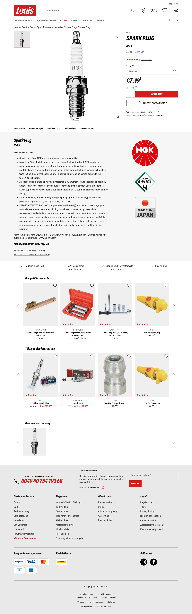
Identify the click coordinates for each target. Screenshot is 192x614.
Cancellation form (149, 520)
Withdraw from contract (25, 538)
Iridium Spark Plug (41, 403)
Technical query (21, 511)
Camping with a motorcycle (69, 538)
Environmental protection (152, 529)
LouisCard (19, 529)
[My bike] (154, 10)
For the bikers (62, 534)
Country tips (62, 511)
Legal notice (146, 502)
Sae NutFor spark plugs (115, 403)
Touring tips (62, 507)
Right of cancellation (150, 516)
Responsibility (105, 520)
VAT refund (103, 516)
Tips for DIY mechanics (67, 516)
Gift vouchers (20, 525)
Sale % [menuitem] (63, 21)
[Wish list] (165, 10)
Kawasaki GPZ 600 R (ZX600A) (29, 250)
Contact (18, 502)
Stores (101, 507)
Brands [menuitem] (74, 21)
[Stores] (143, 10)
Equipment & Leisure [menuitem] (46, 21)
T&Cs (143, 507)
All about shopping (107, 511)
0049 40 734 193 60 (41, 481)
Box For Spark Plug (152, 333)
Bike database (21, 516)
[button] (173, 3)
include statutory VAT (143, 112)
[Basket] (175, 10)
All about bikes (63, 529)
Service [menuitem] (100, 21)
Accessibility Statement (151, 525)
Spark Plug (78, 403)
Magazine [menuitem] (87, 21)
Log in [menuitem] (175, 21)
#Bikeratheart (62, 520)
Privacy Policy (147, 511)
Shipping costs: (132, 115)
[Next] (174, 305)
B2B (16, 507)
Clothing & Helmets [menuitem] (23, 21)
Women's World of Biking (68, 502)
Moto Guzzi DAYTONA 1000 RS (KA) (32, 254)
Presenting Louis (106, 502)
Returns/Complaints (24, 534)
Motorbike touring (65, 525)
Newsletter (19, 520)
